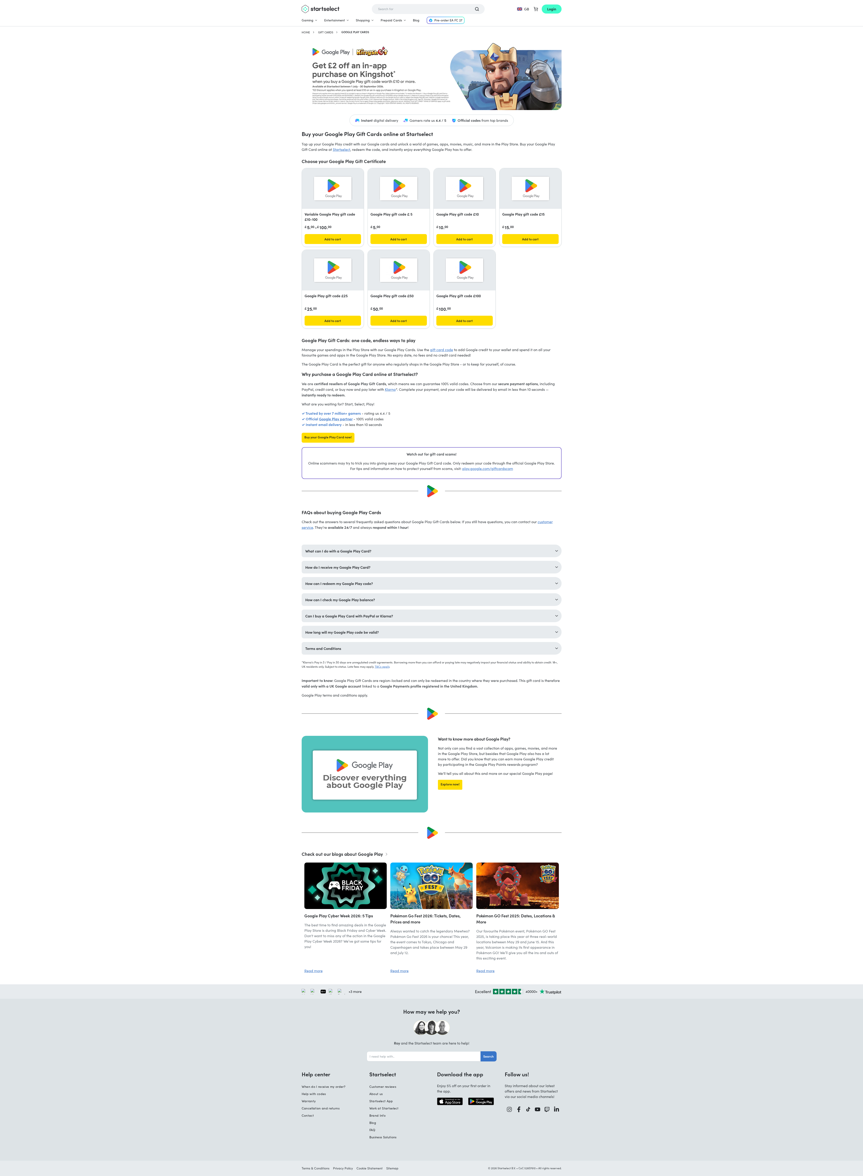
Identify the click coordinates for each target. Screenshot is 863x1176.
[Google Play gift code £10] (464, 188)
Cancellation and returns (321, 1108)
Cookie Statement (369, 1168)
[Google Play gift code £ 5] (398, 188)
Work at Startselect (384, 1108)
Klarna (390, 389)
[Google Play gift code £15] (530, 188)
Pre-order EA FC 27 (448, 20)
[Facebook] (519, 1109)
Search (488, 1056)
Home (306, 32)
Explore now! (450, 784)
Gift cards (325, 32)
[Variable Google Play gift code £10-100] (332, 188)
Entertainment (334, 20)
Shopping (363, 20)
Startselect (341, 149)
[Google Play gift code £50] (398, 270)
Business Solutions (383, 1137)
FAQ (372, 1130)
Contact (308, 1115)
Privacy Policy (343, 1168)
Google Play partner (336, 418)
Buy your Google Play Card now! (328, 437)
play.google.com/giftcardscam (487, 468)
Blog (416, 20)
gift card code (441, 349)
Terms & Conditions (315, 1168)
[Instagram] (509, 1109)
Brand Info (377, 1115)
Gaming (307, 20)
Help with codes (314, 1094)
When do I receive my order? (323, 1086)
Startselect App (381, 1101)
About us (376, 1094)
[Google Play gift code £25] (332, 270)
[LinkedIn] (556, 1109)
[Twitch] (547, 1109)
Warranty (309, 1101)
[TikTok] (528, 1109)
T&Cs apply (382, 666)
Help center (316, 1074)
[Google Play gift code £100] (464, 270)
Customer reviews (382, 1086)
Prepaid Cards (391, 20)
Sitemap (392, 1168)
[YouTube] (537, 1109)
